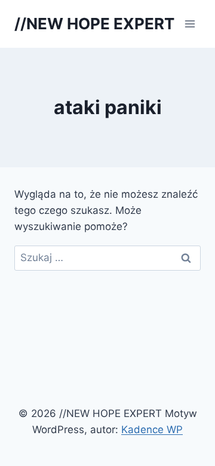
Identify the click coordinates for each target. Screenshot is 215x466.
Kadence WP (152, 430)
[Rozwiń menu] (190, 23)
